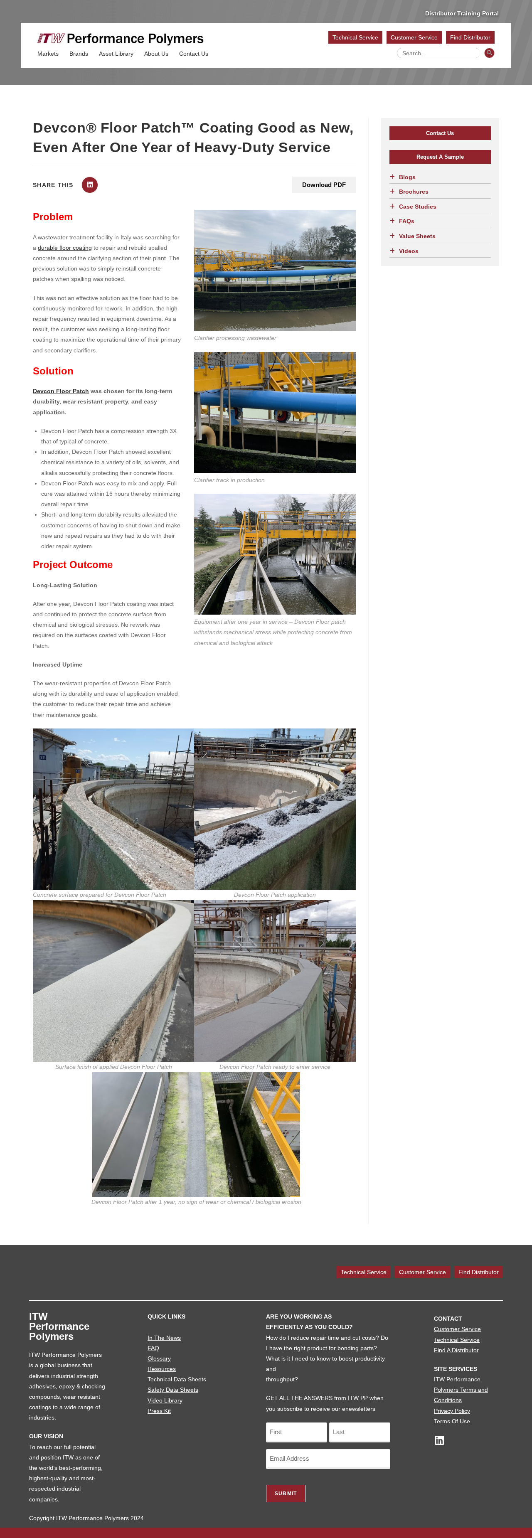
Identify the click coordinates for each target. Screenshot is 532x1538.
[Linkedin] (439, 1440)
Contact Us (193, 53)
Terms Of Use (452, 1421)
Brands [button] (78, 53)
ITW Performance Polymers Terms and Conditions (461, 1389)
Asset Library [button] (116, 53)
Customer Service (414, 37)
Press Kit (159, 1411)
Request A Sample (440, 157)
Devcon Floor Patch (61, 391)
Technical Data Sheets (177, 1379)
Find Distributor (470, 37)
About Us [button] (156, 53)
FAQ (153, 1348)
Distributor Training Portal (462, 13)
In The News (164, 1337)
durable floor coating (65, 247)
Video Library (165, 1400)
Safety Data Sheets (173, 1389)
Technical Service (355, 37)
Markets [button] (48, 53)
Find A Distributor (456, 1350)
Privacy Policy (452, 1411)
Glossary (159, 1358)
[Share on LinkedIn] (89, 185)
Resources (162, 1369)
